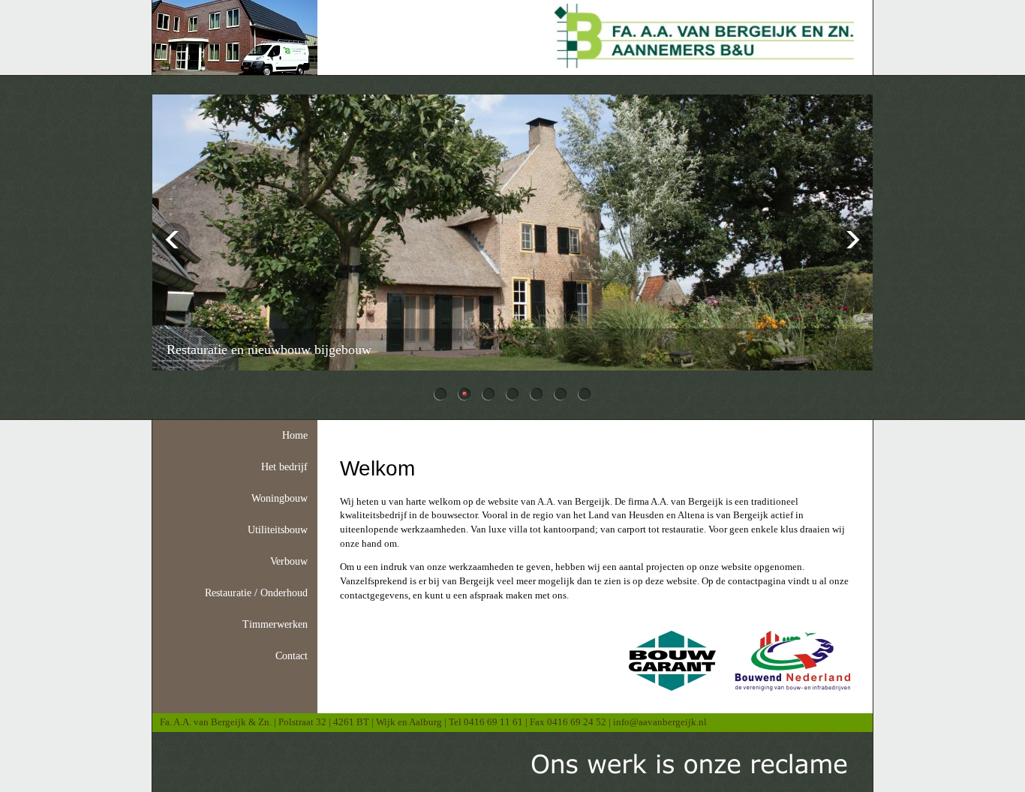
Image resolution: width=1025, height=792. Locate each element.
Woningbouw (279, 498)
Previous (173, 239)
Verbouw (289, 561)
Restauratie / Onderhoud (256, 592)
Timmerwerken (275, 624)
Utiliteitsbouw (278, 530)
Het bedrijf (284, 466)
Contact (291, 656)
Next (852, 239)
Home (295, 435)
